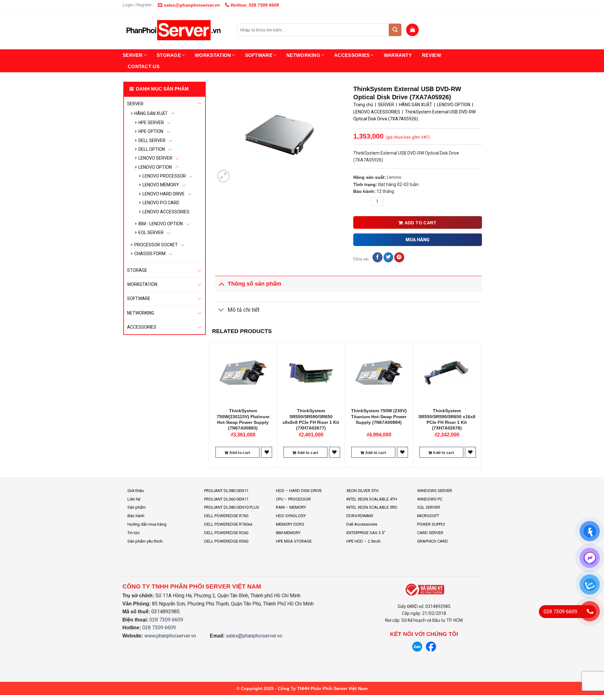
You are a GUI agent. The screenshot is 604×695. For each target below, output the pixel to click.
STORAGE (169, 55)
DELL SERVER (151, 140)
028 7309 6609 (166, 620)
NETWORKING (303, 55)
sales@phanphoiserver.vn (192, 5)
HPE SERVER (151, 122)
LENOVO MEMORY (161, 184)
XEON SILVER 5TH (362, 490)
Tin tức (133, 532)
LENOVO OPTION (155, 167)
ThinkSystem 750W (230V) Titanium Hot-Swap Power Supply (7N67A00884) (379, 416)
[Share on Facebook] (377, 257)
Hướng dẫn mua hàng (146, 524)
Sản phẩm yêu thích (145, 541)
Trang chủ (363, 104)
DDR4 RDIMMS (359, 515)
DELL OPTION (151, 149)
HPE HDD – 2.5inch (363, 541)
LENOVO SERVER (155, 158)
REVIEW (431, 55)
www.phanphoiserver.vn (170, 636)
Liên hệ (133, 499)
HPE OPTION (150, 131)
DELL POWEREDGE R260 (226, 532)
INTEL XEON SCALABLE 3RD (371, 507)
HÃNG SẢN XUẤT (151, 113)
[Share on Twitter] (388, 257)
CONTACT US (143, 66)
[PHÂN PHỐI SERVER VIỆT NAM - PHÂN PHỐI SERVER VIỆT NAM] (175, 30)
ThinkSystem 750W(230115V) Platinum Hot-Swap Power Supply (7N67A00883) (243, 419)
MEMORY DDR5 (290, 524)
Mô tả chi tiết (244, 310)
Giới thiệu (135, 490)
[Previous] (212, 404)
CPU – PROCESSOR (293, 499)
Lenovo (394, 177)
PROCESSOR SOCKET (156, 244)
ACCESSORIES (352, 55)
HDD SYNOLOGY (291, 515)
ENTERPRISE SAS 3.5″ (365, 532)
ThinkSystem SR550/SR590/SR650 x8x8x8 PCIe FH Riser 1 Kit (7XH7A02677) (310, 419)
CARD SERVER (430, 532)
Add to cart (421, 222)
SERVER (133, 55)
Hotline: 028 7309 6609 (254, 5)
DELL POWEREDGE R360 (226, 541)
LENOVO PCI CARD (161, 202)
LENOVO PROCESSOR (164, 175)
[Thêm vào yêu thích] (267, 452)
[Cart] (412, 30)
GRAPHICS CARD (432, 541)
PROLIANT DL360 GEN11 (226, 499)
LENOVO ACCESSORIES (166, 211)
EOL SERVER (151, 232)
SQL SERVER (428, 507)
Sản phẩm (136, 507)
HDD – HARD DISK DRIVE (299, 490)
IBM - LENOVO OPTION (160, 223)
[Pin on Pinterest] (399, 257)
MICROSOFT (428, 515)
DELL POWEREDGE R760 (226, 515)
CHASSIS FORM (149, 253)
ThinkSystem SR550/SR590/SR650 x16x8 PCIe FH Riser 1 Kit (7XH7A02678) (446, 419)
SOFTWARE (258, 55)
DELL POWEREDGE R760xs (228, 524)
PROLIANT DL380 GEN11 (226, 490)
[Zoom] (223, 176)
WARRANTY (398, 55)
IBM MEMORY (288, 532)
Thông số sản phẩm (254, 284)
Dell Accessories (361, 524)
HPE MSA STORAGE (294, 541)
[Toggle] (199, 103)
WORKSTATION (213, 55)
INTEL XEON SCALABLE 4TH (371, 499)
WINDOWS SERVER (434, 490)
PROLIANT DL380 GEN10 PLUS (231, 507)
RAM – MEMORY (291, 507)
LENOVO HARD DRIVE (164, 193)
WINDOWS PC (429, 499)
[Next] (478, 404)
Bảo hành (135, 515)
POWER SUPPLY (431, 524)
